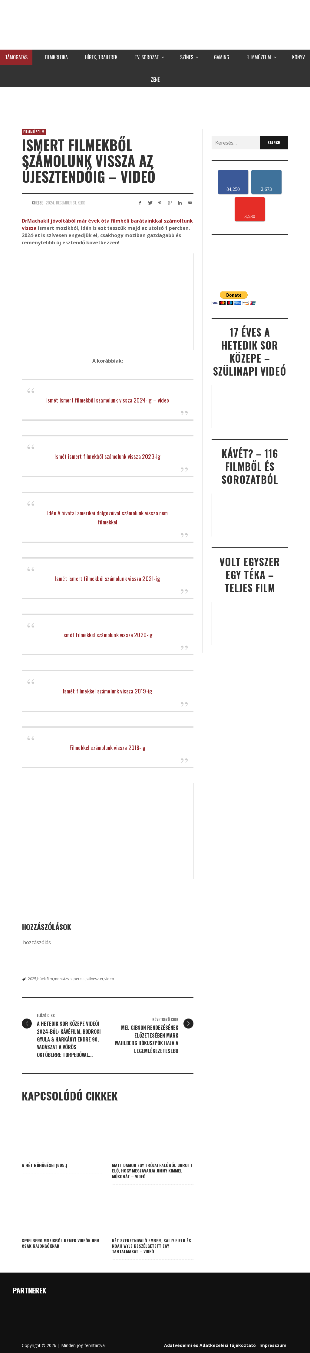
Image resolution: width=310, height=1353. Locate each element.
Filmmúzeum (34, 131)
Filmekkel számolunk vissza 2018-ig (108, 747)
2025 (32, 978)
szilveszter (95, 978)
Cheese (37, 203)
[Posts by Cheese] (25, 202)
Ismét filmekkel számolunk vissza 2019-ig (108, 690)
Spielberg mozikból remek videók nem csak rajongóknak (60, 1243)
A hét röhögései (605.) (44, 1165)
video (109, 978)
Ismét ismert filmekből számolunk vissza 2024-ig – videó (107, 400)
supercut (77, 978)
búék (41, 978)
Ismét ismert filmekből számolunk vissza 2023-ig (107, 456)
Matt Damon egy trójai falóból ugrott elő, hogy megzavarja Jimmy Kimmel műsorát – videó (152, 1170)
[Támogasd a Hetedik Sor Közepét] (155, 106)
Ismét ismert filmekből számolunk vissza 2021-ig (107, 578)
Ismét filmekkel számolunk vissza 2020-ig (107, 634)
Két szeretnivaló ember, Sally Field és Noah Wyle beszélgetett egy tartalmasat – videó (151, 1245)
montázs (61, 978)
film (50, 978)
